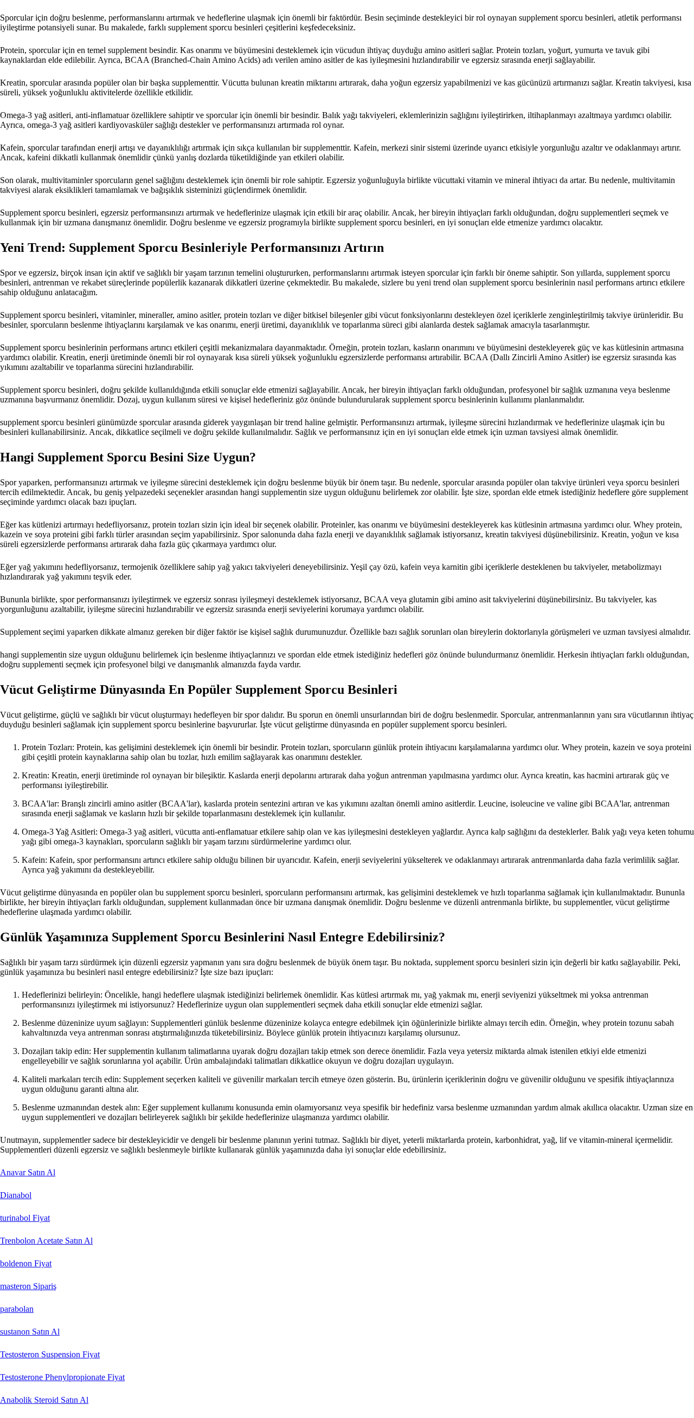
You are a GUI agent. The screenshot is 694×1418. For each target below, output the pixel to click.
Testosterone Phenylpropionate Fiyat (62, 1377)
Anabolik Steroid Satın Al (44, 1399)
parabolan (17, 1308)
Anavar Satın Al (27, 1172)
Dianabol (15, 1195)
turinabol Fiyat (25, 1217)
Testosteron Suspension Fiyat (50, 1354)
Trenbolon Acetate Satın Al (46, 1240)
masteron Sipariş (28, 1286)
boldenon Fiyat (26, 1263)
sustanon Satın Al (30, 1331)
